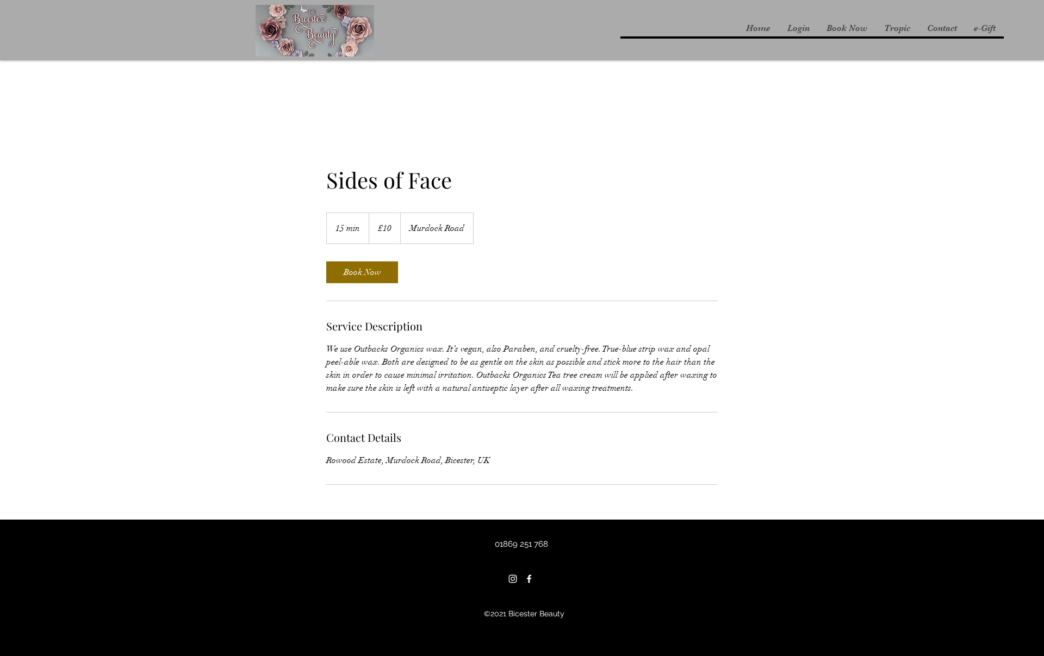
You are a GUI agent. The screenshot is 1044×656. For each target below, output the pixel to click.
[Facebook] (529, 578)
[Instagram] (512, 578)
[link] (362, 272)
